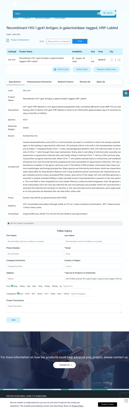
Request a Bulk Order (106, 69)
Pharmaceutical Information (39, 82)
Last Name (69, 236)
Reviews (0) (85, 82)
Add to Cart (63, 69)
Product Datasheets (20, 40)
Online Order (82, 69)
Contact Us (64, 365)
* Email (67, 248)
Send (13, 320)
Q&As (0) (100, 82)
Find (80, 41)
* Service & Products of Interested (79, 273)
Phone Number (13, 248)
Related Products (65, 82)
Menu (17, 14)
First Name (11, 236)
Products (27, 18)
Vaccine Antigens (42, 18)
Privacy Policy (77, 406)
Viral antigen (59, 18)
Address (10, 273)
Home (15, 18)
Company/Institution (15, 261)
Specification (15, 82)
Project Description (15, 301)
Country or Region (72, 261)
